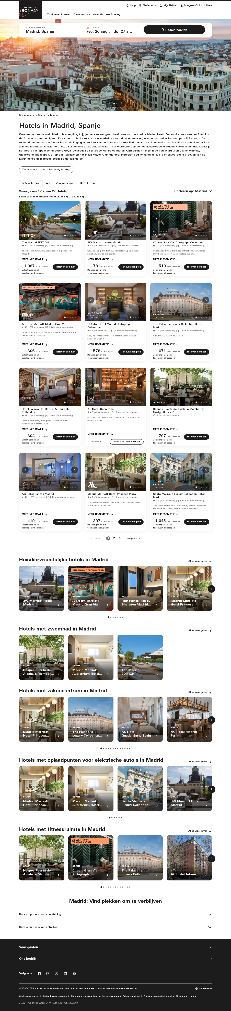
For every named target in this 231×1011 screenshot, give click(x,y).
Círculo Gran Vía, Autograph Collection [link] (178, 242)
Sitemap (180, 996)
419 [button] (31, 521)
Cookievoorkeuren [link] (29, 996)
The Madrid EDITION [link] (35, 242)
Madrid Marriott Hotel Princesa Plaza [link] (111, 494)
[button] (147, 5)
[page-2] (110, 617)
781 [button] (96, 266)
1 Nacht (95, 28)
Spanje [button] (42, 115)
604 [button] (31, 436)
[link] (33, 246)
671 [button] (162, 351)
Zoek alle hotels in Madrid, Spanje (46, 169)
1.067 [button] (29, 266)
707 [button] (162, 436)
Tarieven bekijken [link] (65, 267)
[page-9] (120, 748)
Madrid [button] (54, 115)
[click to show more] (211, 589)
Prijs (47, 183)
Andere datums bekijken (127, 442)
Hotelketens (88, 183)
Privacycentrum (131, 996)
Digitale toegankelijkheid (158, 996)
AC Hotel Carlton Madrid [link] (38, 494)
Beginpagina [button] (26, 115)
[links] (109, 103)
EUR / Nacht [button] (42, 267)
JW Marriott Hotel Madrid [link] (104, 242)
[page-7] (122, 617)
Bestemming (37, 28)
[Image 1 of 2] (114, 103)
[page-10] (122, 748)
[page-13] (129, 748)
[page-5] (117, 617)
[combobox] (54, 30)
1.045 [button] (160, 521)
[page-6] (120, 617)
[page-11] (124, 748)
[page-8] (117, 748)
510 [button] (162, 266)
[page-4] (115, 617)
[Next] (74, 218)
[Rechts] (121, 103)
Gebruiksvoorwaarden (55, 996)
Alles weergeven (197, 561)
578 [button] (96, 351)
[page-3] (113, 617)
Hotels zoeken (176, 30)
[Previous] (25, 218)
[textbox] (54, 32)
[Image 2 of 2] (116, 103)
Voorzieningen (65, 183)
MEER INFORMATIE (32, 259)
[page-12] (127, 748)
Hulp (191, 996)
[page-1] (108, 617)
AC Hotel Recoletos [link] (100, 409)
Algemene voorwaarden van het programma (95, 996)
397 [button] (96, 521)
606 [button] (31, 351)
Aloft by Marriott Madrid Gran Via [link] (44, 324)
